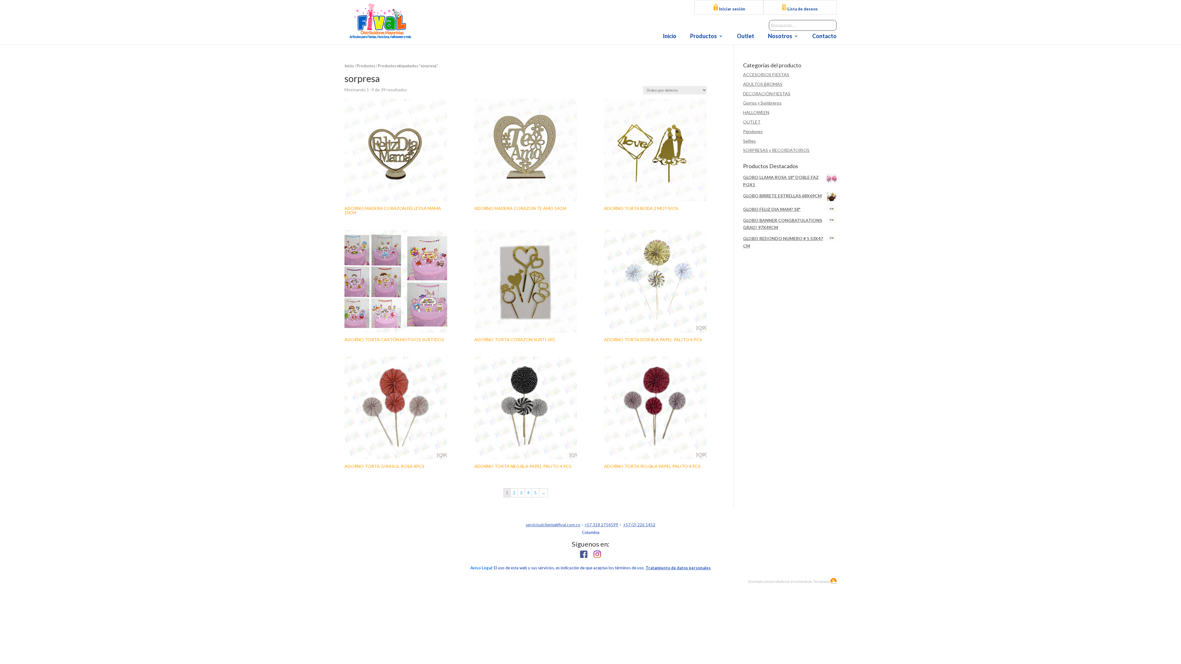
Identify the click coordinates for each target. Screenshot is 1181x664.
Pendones (753, 131)
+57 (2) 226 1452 (639, 524)
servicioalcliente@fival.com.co (553, 524)
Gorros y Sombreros (762, 102)
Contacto (824, 36)
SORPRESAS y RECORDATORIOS (776, 150)
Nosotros (780, 36)
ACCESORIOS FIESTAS (766, 74)
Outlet (745, 36)
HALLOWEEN (756, 112)
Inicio (669, 36)
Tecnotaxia (821, 581)
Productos (703, 36)
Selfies (749, 141)
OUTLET (752, 121)
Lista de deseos (802, 8)
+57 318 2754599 (601, 524)
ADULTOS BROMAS (762, 84)
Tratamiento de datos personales (678, 567)
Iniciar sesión (731, 8)
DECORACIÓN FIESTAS (766, 93)
